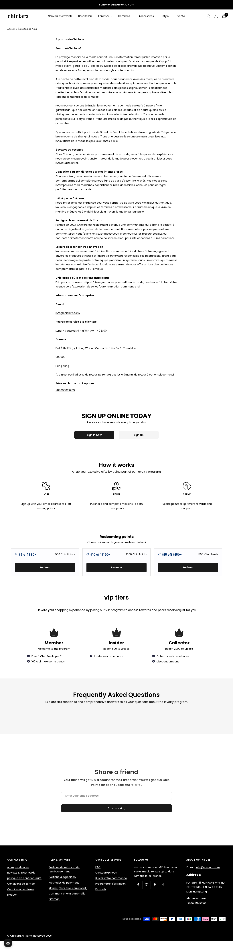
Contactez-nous (106, 872)
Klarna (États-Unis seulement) (68, 888)
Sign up (139, 435)
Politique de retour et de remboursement (64, 869)
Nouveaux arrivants (60, 16)
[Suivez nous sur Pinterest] (155, 885)
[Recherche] (208, 16)
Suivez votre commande (111, 878)
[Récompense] (8, 943)
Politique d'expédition (62, 877)
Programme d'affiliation (110, 884)
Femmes (104, 16)
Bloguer (12, 894)
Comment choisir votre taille (67, 893)
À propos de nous (18, 867)
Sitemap (54, 899)
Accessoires (147, 16)
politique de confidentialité (24, 878)
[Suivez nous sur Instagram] (146, 885)
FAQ (97, 867)
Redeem (45, 567)
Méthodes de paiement (64, 882)
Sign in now (94, 435)
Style (166, 16)
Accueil (11, 28)
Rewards (100, 889)
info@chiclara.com (208, 867)
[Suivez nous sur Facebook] (138, 885)
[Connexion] (216, 16)
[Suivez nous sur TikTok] (163, 885)
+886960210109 (65, 390)
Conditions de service (21, 884)
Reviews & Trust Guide (21, 872)
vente (181, 16)
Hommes (124, 16)
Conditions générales (20, 889)
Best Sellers (85, 16)
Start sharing (116, 808)
